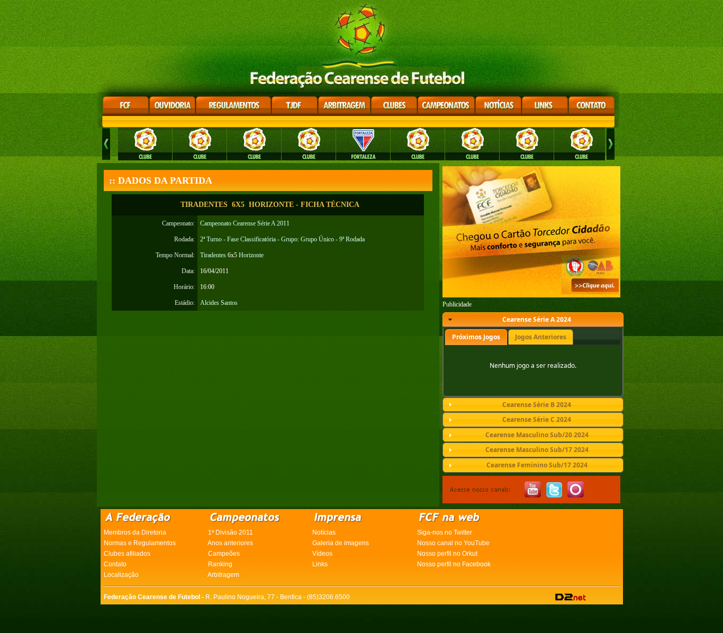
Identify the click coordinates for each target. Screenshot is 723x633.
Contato (115, 564)
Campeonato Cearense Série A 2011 (245, 223)
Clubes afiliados (127, 553)
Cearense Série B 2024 (536, 404)
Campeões (224, 553)
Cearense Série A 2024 (536, 319)
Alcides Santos (219, 302)
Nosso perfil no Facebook (454, 564)
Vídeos (322, 553)
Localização (121, 574)
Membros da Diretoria (135, 532)
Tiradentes (213, 255)
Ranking (220, 564)
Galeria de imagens (340, 543)
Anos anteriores (230, 543)
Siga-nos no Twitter (444, 532)
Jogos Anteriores (540, 336)
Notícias (324, 532)
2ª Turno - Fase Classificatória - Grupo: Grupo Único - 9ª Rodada (282, 239)
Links (320, 564)
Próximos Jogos (476, 336)
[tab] (532, 319)
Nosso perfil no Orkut (447, 553)
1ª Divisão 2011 (230, 532)
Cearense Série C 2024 (536, 419)
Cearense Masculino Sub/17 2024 (537, 449)
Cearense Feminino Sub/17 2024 (537, 464)
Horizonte (251, 255)
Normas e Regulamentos (140, 543)
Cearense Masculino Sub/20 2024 (537, 434)
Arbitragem (223, 574)
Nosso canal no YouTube (453, 543)
